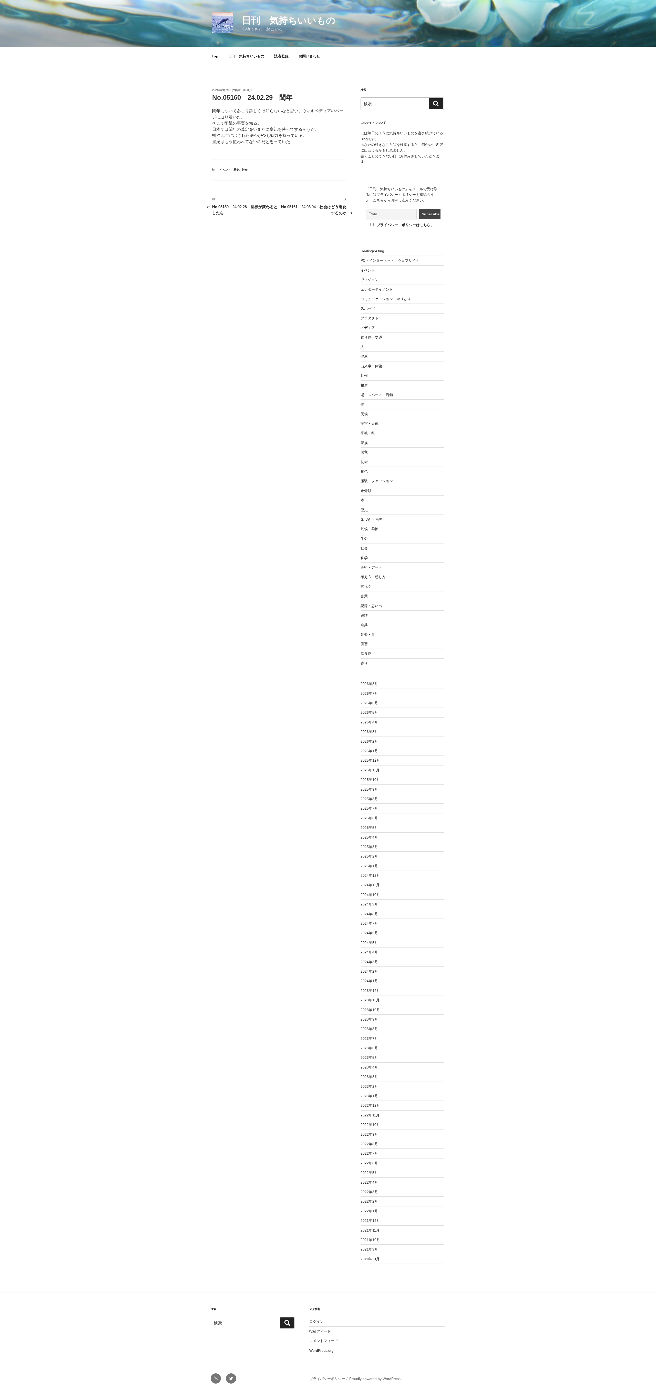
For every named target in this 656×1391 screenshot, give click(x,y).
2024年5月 (369, 943)
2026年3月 (369, 732)
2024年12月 (370, 875)
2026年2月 (369, 741)
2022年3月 (369, 1192)
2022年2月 (369, 1201)
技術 (364, 462)
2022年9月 (369, 1134)
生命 (364, 539)
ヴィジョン (369, 280)
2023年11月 (370, 1000)
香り (364, 663)
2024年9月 (369, 904)
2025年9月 (369, 789)
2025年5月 (369, 827)
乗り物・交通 (371, 337)
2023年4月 (369, 1067)
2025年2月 (369, 856)
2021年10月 (370, 1240)
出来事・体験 (371, 366)
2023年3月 (369, 1077)
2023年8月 (369, 1029)
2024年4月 (369, 952)
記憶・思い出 (371, 606)
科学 (364, 558)
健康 (364, 356)
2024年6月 (369, 933)
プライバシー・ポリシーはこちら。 (405, 225)
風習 (364, 644)
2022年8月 (369, 1144)
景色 (364, 471)
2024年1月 (369, 981)
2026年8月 (369, 684)
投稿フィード (320, 1331)
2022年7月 (369, 1153)
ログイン (316, 1321)
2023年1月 (369, 1096)
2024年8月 (369, 914)
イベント (225, 169)
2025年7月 (369, 808)
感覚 (364, 452)
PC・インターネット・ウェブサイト (390, 260)
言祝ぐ (366, 586)
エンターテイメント (377, 289)
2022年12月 (370, 1105)
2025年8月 (369, 799)
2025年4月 (369, 837)
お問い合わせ (309, 56)
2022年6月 (369, 1163)
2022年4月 (369, 1182)
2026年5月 (369, 712)
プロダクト (369, 318)
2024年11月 (370, 885)
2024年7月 (369, 923)
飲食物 (366, 653)
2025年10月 (370, 780)
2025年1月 (369, 866)
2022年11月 (370, 1115)
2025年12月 (370, 760)
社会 (245, 169)
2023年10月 (370, 1010)
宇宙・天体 (369, 423)
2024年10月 (370, 895)
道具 (364, 625)
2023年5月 (369, 1057)
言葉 (364, 596)
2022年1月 (369, 1211)
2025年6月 (369, 818)
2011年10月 (370, 1259)
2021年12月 (370, 1220)
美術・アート (371, 567)
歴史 (236, 169)
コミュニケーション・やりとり (386, 299)
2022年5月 (369, 1173)
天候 (364, 414)
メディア (368, 328)
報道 (364, 385)
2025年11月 (370, 770)
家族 (364, 443)
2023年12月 (370, 991)
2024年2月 (369, 971)
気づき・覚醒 (371, 519)
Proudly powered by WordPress (375, 1379)
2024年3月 (369, 962)
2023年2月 (369, 1086)
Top (215, 56)
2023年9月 (369, 1019)
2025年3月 (369, 847)
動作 (364, 376)
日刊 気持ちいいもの (288, 20)
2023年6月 (369, 1048)
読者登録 (281, 56)
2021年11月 (370, 1230)
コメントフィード (323, 1341)
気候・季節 (369, 529)
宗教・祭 (368, 433)
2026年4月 (369, 722)
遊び (364, 615)
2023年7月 (369, 1038)
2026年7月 (369, 693)
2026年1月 (369, 751)
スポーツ (368, 308)
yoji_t (247, 90)
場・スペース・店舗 (377, 395)
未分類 (366, 491)
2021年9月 (369, 1249)
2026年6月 (369, 703)
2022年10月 (370, 1125)
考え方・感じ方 (373, 577)
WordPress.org (321, 1350)
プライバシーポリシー (327, 1379)
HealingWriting (372, 251)
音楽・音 (368, 634)
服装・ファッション (377, 481)
